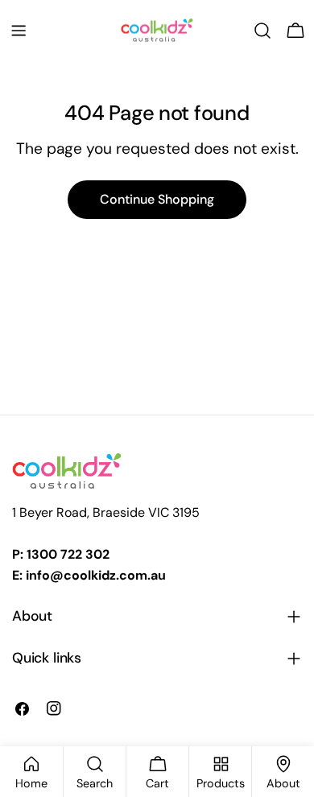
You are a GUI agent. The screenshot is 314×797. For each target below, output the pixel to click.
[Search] (262, 30)
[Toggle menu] (18, 30)
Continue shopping (157, 199)
